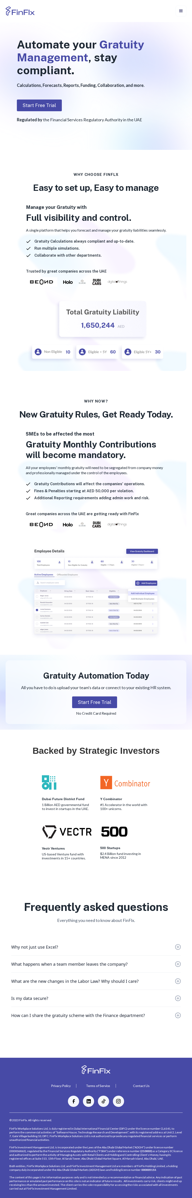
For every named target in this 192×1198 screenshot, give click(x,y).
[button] (181, 11)
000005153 (148, 1170)
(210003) (146, 1151)
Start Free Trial (39, 105)
